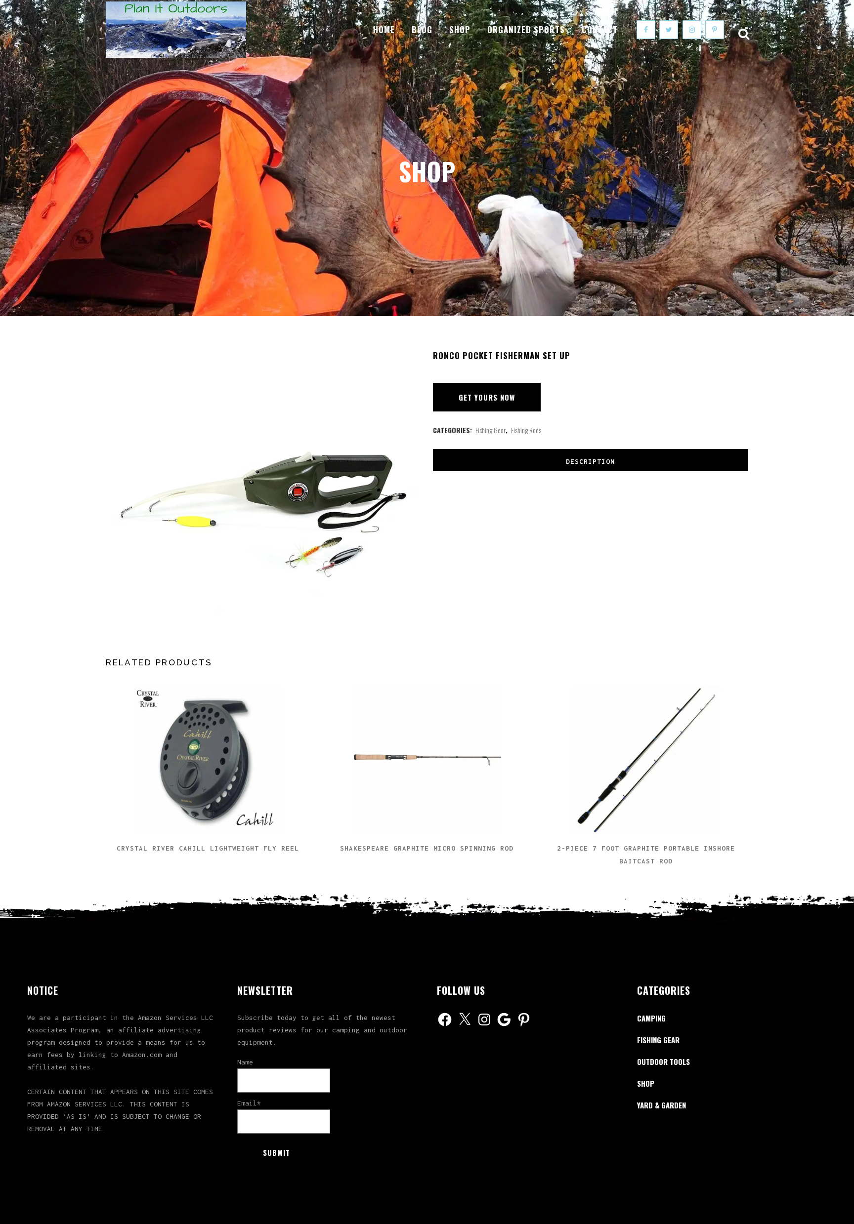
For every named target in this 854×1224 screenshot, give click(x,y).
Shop (645, 1083)
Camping (651, 1018)
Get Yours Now (487, 397)
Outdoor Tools (663, 1061)
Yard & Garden (661, 1105)
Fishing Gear (490, 430)
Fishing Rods (526, 430)
